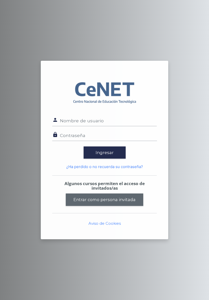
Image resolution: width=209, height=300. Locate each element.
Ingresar (105, 152)
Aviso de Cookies (104, 223)
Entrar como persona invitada (104, 199)
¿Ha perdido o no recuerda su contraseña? (104, 166)
